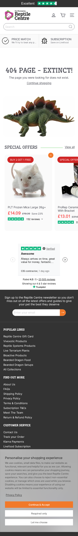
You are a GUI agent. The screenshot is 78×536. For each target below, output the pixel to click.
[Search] (71, 26)
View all (70, 147)
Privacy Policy (11, 398)
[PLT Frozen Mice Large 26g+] (28, 190)
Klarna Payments (13, 441)
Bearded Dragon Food (17, 360)
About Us (9, 384)
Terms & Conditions (15, 403)
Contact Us (10, 432)
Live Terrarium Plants (16, 350)
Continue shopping (39, 83)
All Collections (12, 369)
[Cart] (62, 15)
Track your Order (13, 436)
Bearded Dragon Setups (18, 364)
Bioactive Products (15, 355)
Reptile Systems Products (19, 345)
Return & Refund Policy (17, 417)
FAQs (6, 389)
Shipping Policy (12, 393)
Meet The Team (13, 412)
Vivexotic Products (15, 341)
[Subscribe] (63, 312)
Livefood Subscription (17, 446)
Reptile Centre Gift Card (18, 336)
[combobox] (39, 26)
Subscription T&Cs (14, 408)
